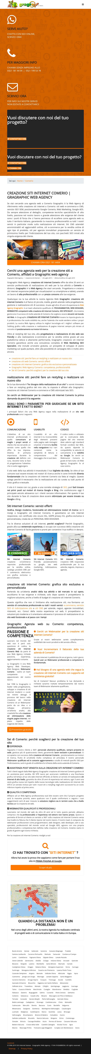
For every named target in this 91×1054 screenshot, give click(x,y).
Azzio (44, 1021)
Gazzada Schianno (19, 983)
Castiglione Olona (18, 967)
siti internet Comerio (39, 513)
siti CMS (39, 608)
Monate (37, 986)
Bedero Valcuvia (18, 1025)
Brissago (67, 1012)
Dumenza (35, 1009)
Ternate (15, 999)
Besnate (40, 973)
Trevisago (52, 980)
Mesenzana (16, 1009)
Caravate (23, 999)
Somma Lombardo (19, 954)
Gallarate (35, 951)
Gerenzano (29, 961)
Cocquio (43, 980)
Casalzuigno (66, 1009)
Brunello (31, 1018)
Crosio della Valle (32, 1025)
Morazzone (64, 983)
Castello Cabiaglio (48, 1025)
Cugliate (75, 989)
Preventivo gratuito (21, 729)
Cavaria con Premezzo (46, 970)
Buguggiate (33, 993)
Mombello (40, 964)
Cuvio (49, 1005)
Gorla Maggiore (66, 977)
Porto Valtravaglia (48, 999)
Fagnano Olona (35, 957)
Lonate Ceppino (52, 977)
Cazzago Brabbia (34, 1021)
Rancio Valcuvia (42, 1018)
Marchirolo (37, 989)
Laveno (31, 964)
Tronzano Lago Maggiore (43, 1028)
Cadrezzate (16, 1005)
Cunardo (50, 993)
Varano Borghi (34, 999)
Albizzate (61, 973)
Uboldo (38, 961)
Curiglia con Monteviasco (63, 1028)
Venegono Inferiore (29, 970)
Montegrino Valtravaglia (50, 1009)
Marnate (61, 964)
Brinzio (23, 1021)
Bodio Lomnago (18, 1002)
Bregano (54, 1018)
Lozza (59, 1012)
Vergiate (24, 964)
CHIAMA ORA (15, 168)
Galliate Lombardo (19, 1018)
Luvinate (15, 1012)
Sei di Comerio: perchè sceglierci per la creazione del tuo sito (40, 370)
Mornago (40, 977)
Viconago (40, 1002)
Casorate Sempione (19, 973)
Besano (44, 996)
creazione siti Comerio (58, 828)
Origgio (30, 967)
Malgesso (24, 1012)
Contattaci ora (17, 139)
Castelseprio (34, 1012)
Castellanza (23, 957)
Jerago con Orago (28, 977)
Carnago (75, 967)
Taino (14, 989)
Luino (14, 957)
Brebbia (66, 989)
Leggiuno (65, 986)
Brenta (34, 1005)
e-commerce (70, 605)
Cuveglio (47, 989)
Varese (26, 951)
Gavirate (75, 961)
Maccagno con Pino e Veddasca (60, 996)
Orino (61, 1018)
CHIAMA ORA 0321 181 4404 (45, 262)
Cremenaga (70, 1018)
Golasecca (24, 996)
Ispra (76, 973)
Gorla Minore (51, 964)
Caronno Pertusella (35, 954)
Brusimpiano (28, 1015)
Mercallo (26, 1005)
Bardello (57, 1005)
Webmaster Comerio (70, 458)
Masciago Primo (25, 1028)
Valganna (65, 1005)
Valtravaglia (16, 1015)
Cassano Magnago (56, 951)
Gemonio (71, 993)
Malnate (48, 954)
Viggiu (69, 973)
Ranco (44, 1012)
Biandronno (56, 989)
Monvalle (68, 1002)
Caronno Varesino (18, 980)
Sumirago (15, 970)
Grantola (52, 1012)
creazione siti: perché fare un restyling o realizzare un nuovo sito (42, 358)
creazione (34, 496)
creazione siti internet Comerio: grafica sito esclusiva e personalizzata (44, 364)
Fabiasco (15, 993)
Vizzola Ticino (62, 1025)
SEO (65, 487)
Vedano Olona (40, 967)
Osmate (15, 1021)
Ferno (68, 967)
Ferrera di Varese (55, 1021)
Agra (71, 1025)
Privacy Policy (26, 1048)
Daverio (24, 993)
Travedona (28, 986)
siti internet (40, 523)
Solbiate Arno (17, 986)
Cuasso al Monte (25, 989)
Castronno (16, 977)
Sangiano (26, 1009)
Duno (77, 1028)
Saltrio (42, 993)
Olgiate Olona (48, 957)
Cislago (45, 961)
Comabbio (54, 1015)
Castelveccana (51, 1002)
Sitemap (12, 1048)
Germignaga (55, 986)
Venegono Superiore (55, 967)
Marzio (14, 1028)
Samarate (56, 954)
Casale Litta (35, 996)
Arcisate (66, 961)
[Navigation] (83, 4)
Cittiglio (45, 986)
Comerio (15, 996)
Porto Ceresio (60, 993)
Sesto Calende (17, 961)
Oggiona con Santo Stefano (48, 983)
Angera (31, 973)
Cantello (68, 980)
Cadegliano (30, 1002)
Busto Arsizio (17, 951)
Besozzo (15, 964)
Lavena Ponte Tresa (64, 970)
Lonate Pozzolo (61, 957)
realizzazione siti (25, 305)
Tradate (68, 951)
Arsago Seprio (33, 980)
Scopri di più (45, 867)
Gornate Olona (62, 999)
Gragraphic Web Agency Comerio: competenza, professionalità (41, 367)
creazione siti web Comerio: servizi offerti (31, 361)
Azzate (60, 980)
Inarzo (62, 1015)
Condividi (10, 1043)
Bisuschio (31, 983)
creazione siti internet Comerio (43, 317)
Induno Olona (56, 961)
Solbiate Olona (50, 973)
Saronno (44, 951)
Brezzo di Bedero (41, 1015)
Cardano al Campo (69, 954)
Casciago (74, 986)
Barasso (42, 1005)
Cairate (69, 964)
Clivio (60, 1002)
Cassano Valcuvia (70, 1021)
